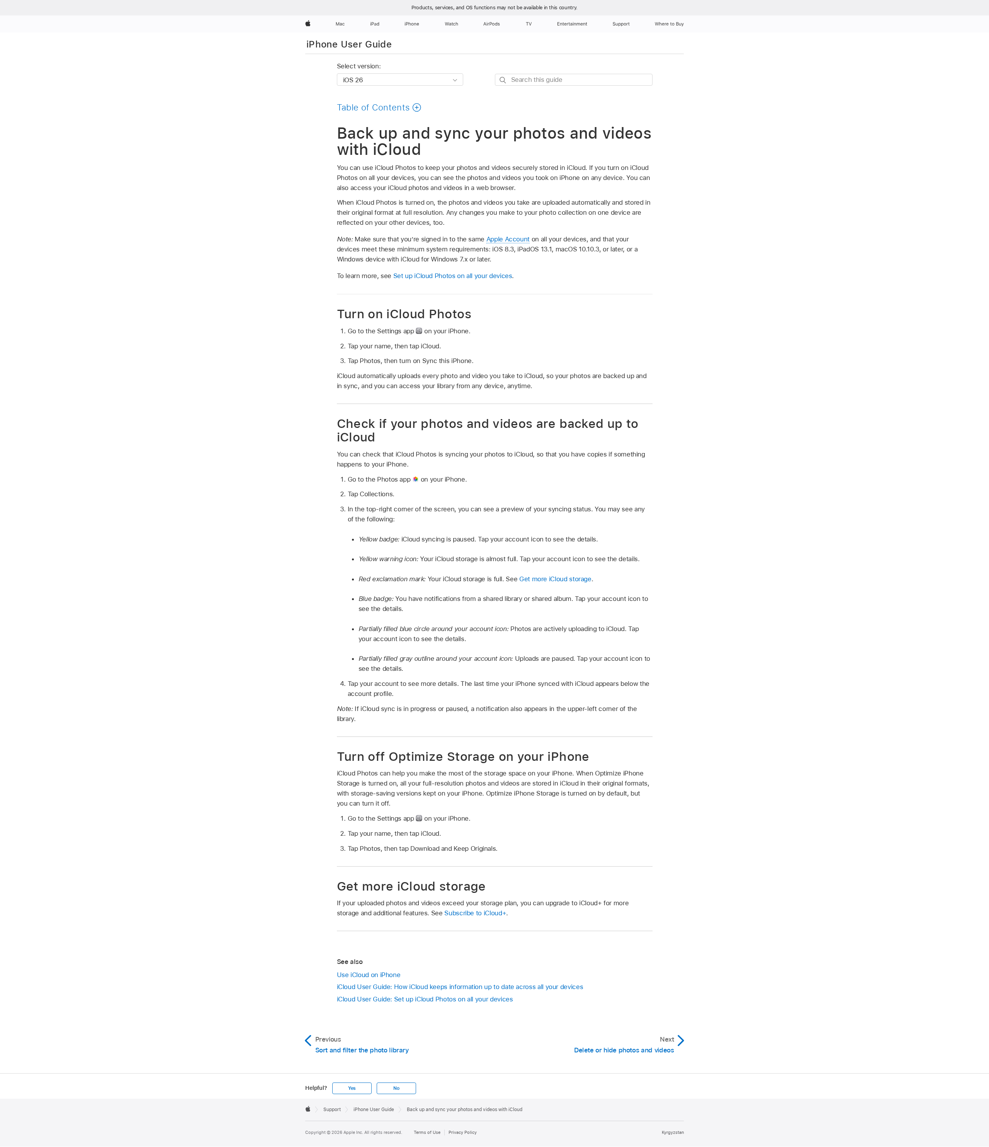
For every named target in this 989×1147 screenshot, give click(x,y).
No (396, 1088)
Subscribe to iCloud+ (475, 913)
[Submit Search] (503, 80)
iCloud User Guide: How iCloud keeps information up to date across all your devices (460, 987)
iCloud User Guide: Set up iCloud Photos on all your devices (425, 999)
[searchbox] (574, 80)
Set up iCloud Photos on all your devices (452, 276)
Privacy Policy (463, 1132)
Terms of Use (427, 1132)
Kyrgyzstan (673, 1132)
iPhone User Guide (349, 44)
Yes (352, 1088)
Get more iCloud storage (555, 579)
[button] (379, 107)
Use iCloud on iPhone (369, 975)
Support (332, 1109)
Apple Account (508, 239)
